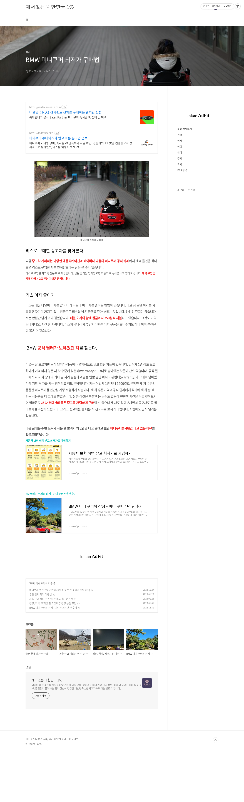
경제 (179, 158)
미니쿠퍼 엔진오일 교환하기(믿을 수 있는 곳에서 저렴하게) (59, 590)
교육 (179, 164)
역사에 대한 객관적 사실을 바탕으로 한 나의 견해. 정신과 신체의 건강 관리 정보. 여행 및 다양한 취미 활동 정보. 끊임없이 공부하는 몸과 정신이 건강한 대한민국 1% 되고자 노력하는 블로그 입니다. (86, 686)
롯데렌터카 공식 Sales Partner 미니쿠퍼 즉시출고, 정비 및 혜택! (68, 117)
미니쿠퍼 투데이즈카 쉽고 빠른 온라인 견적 (58, 138)
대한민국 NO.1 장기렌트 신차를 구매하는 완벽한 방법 (65, 112)
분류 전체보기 (184, 128)
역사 (179, 140)
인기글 (191, 189)
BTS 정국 (182, 170)
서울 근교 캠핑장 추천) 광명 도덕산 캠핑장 (51, 598)
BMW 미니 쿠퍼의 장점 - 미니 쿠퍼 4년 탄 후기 (51, 494)
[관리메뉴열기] (237, 6)
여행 (179, 146)
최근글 (180, 189)
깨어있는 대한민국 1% (50, 7)
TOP (215, 740)
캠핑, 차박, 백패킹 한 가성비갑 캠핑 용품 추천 (52, 603)
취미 (32, 583)
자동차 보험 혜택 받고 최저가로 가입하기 (48, 441)
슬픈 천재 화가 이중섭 (40, 594)
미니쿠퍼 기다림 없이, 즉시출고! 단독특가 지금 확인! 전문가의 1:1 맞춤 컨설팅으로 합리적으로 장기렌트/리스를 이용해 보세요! (80, 145)
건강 (179, 135)
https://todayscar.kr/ (41, 132)
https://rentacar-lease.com (45, 107)
